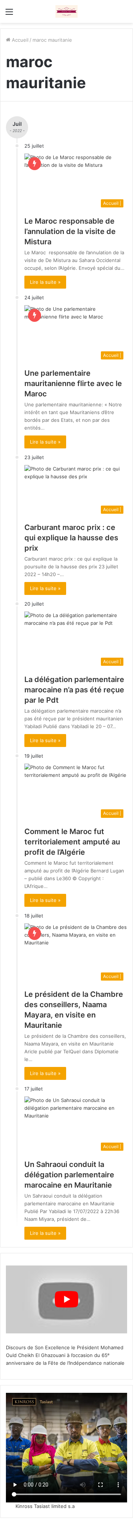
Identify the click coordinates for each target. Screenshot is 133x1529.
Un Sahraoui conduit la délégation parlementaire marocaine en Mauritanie (69, 1174)
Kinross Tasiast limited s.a (45, 1506)
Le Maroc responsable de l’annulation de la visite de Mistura (70, 231)
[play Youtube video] (66, 1299)
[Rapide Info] (66, 11)
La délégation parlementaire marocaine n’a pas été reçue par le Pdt (74, 690)
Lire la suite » (45, 282)
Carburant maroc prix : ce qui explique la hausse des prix (71, 537)
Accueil (19, 40)
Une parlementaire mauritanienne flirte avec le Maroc (73, 383)
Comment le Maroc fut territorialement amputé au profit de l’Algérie (72, 842)
